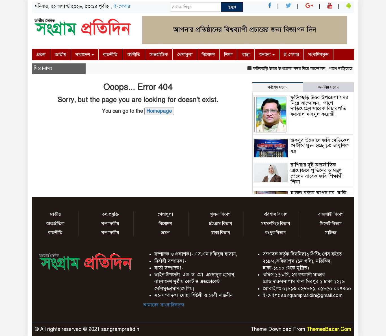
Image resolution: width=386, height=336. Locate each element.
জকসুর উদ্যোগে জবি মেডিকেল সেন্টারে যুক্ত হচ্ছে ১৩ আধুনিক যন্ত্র (320, 146)
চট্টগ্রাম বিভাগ (220, 223)
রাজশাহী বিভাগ (331, 214)
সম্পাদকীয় (110, 223)
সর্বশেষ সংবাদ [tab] (278, 87)
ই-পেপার (122, 6)
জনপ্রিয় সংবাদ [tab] (328, 87)
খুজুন (232, 6)
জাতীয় (60, 54)
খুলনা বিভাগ (220, 214)
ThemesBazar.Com (329, 329)
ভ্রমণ (165, 233)
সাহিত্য (331, 233)
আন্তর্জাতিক (158, 54)
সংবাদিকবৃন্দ (318, 54)
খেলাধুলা (184, 54)
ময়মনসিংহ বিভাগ (275, 223)
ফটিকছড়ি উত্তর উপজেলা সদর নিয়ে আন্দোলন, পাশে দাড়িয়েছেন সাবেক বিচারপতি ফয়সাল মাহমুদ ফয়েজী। (319, 105)
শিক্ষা (228, 54)
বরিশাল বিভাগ (275, 214)
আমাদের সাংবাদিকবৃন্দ (163, 305)
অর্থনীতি (133, 54)
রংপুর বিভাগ (275, 233)
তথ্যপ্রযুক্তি (110, 214)
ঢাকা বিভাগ (220, 233)
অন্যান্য (265, 54)
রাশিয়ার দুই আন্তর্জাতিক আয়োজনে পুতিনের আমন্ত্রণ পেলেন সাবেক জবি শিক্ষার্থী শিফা (316, 173)
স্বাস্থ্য (246, 54)
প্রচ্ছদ (40, 54)
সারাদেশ (83, 54)
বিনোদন (208, 54)
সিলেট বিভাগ (331, 223)
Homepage (159, 111)
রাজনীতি (110, 54)
